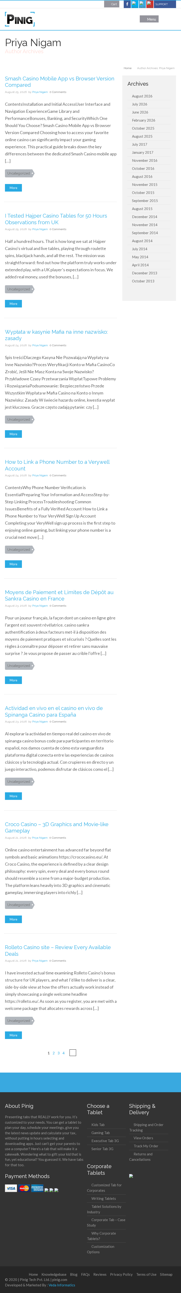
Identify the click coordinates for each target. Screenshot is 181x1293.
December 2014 (144, 217)
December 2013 (144, 273)
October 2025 (143, 128)
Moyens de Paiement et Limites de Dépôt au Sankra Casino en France (59, 595)
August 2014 (142, 241)
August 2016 (142, 176)
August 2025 (142, 136)
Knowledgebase (53, 1274)
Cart (114, 4)
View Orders (143, 1138)
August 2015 (142, 208)
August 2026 (142, 96)
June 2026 (140, 112)
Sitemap (166, 1274)
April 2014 (140, 265)
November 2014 (144, 225)
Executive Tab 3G (105, 1141)
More (13, 188)
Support (161, 4)
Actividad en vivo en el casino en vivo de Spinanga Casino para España (54, 711)
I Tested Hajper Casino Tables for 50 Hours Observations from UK (56, 219)
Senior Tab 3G (102, 1149)
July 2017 (139, 144)
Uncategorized (18, 173)
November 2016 (144, 160)
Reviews (100, 1274)
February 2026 (143, 120)
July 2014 (139, 249)
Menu (151, 19)
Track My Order (146, 1146)
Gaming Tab (100, 1133)
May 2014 (140, 257)
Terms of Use (146, 1274)
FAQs (85, 1274)
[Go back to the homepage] (20, 19)
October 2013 (143, 281)
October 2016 (143, 168)
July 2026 (139, 104)
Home (33, 1274)
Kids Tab (98, 1124)
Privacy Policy (121, 1274)
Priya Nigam (40, 92)
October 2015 (143, 192)
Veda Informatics (62, 1285)
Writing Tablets (103, 1198)
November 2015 (144, 184)
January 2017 (142, 152)
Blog (74, 1274)
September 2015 (145, 200)
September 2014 (145, 233)
